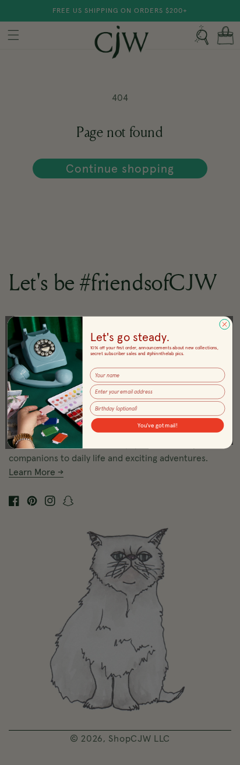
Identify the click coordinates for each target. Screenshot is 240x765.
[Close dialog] (225, 324)
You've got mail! (157, 425)
